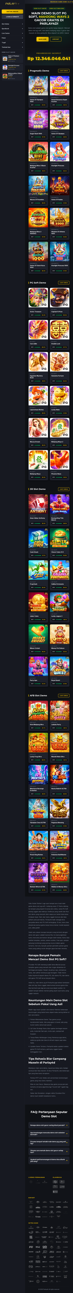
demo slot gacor (34, 935)
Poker (12, 38)
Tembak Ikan (12, 47)
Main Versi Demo (38, 85)
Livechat (55, 39)
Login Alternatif (12, 17)
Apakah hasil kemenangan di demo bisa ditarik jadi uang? (49, 1160)
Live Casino (12, 33)
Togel (12, 42)
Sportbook (12, 28)
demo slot (36, 906)
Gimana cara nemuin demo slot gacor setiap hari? (49, 1151)
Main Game (42, 39)
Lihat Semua (64, 70)
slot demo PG (56, 975)
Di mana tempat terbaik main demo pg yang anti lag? (49, 1142)
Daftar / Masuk (12, 11)
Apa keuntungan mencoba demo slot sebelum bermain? (49, 1133)
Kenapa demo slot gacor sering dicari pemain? (49, 1125)
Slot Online (12, 24)
